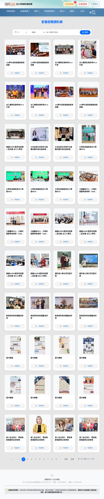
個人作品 (94, 12)
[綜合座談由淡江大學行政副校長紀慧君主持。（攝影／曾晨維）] (40, 49)
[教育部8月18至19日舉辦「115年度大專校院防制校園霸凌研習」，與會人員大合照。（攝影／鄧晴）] (88, 302)
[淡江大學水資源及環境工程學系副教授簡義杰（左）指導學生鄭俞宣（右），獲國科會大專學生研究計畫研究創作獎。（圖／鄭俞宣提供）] (64, 260)
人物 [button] (82, 11)
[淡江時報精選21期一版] (88, 384)
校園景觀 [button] (24, 11)
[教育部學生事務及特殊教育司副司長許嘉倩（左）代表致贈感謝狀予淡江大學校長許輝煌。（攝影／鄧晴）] (40, 302)
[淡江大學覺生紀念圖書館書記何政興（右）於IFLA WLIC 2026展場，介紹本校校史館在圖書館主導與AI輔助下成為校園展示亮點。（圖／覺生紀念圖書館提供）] (88, 49)
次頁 (66, 459)
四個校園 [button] (10, 11)
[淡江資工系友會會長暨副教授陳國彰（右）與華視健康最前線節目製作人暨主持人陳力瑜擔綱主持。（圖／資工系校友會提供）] (64, 424)
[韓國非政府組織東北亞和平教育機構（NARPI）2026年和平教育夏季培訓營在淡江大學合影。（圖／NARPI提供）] (15, 134)
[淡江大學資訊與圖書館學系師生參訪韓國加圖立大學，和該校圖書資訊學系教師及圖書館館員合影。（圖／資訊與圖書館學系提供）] (64, 49)
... (60, 459)
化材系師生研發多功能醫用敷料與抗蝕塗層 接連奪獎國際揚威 (39, 149)
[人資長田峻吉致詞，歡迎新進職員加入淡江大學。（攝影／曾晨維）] (15, 49)
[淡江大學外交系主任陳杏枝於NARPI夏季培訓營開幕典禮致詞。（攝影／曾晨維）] (64, 218)
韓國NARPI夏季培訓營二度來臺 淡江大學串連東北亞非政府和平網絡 (15, 149)
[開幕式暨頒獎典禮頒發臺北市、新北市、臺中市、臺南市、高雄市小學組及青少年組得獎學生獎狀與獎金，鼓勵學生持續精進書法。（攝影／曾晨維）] (15, 218)
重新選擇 (83, 4)
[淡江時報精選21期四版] (15, 384)
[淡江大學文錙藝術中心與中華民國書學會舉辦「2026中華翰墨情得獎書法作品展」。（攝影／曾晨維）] (40, 218)
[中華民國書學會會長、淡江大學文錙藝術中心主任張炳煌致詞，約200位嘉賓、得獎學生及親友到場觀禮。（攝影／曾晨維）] (88, 176)
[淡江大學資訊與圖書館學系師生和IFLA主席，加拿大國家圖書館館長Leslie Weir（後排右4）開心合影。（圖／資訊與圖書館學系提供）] (15, 91)
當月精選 (9, 358)
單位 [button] (62, 11)
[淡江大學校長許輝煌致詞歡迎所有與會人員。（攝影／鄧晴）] (64, 302)
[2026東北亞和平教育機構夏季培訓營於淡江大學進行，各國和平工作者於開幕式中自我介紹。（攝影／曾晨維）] (15, 260)
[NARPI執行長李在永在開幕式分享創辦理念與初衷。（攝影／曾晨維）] (88, 218)
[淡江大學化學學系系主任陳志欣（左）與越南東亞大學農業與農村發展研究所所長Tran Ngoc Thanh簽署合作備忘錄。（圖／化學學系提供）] (15, 176)
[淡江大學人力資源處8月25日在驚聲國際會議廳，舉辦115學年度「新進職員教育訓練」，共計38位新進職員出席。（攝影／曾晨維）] (88, 91)
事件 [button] (36, 11)
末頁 (72, 459)
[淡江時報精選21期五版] (88, 344)
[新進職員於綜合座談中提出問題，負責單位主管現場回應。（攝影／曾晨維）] (64, 91)
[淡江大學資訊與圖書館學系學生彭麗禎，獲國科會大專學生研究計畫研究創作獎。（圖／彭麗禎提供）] (88, 260)
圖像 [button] (72, 11)
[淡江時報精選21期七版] (40, 344)
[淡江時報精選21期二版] (64, 384)
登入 (96, 4)
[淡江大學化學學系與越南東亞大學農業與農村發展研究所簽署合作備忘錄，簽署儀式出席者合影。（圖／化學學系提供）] (64, 176)
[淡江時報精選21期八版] (15, 344)
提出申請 (71, 3)
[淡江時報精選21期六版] (64, 344)
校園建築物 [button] (49, 11)
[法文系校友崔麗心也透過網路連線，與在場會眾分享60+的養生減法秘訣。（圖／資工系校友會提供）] (40, 424)
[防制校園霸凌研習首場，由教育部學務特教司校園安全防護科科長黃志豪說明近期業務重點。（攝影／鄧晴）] (15, 302)
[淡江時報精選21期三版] (40, 384)
